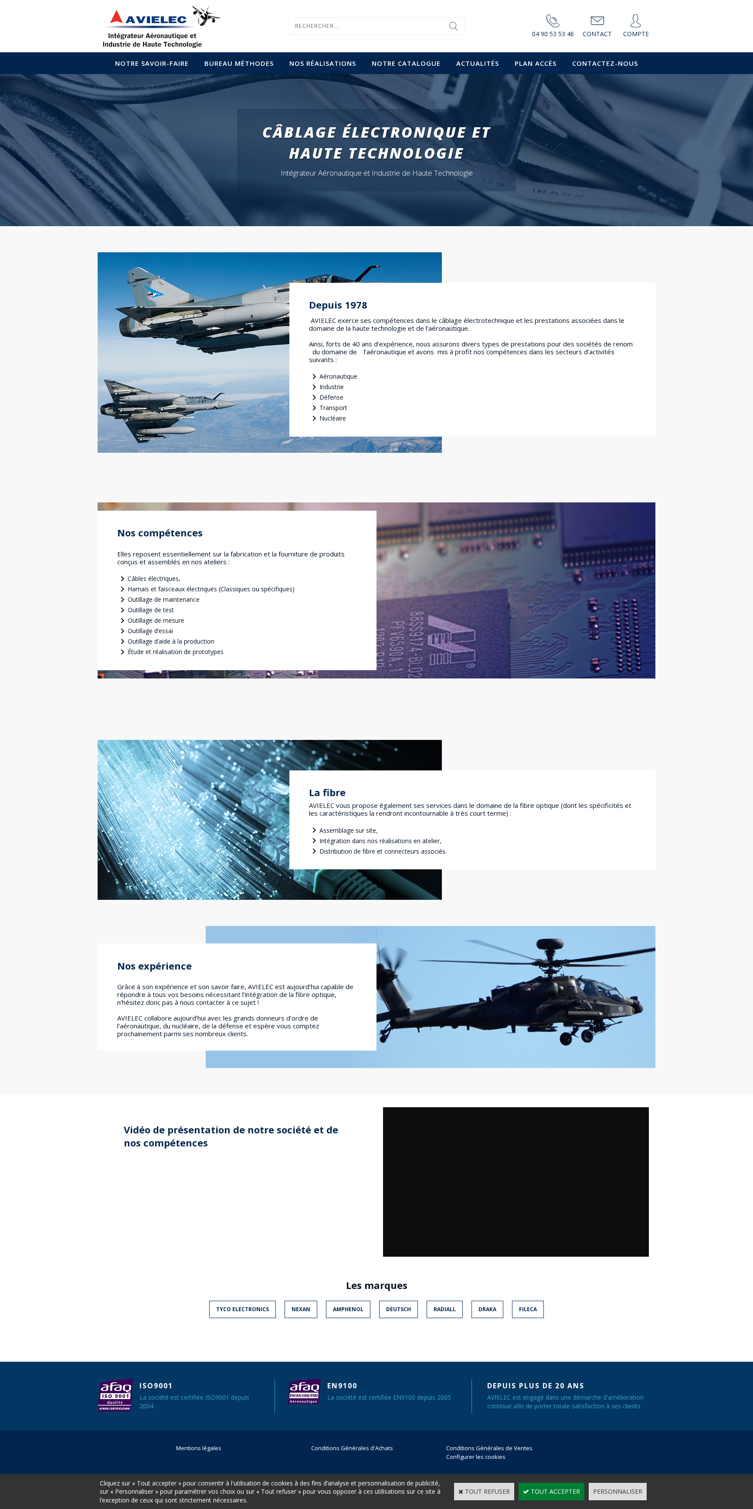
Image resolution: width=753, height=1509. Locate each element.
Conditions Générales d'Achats (352, 1448)
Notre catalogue (406, 63)
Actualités (477, 63)
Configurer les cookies (475, 1457)
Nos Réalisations (322, 63)
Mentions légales (198, 1448)
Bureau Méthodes (239, 63)
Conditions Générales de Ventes (489, 1448)
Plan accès (535, 63)
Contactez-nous (605, 63)
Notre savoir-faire (152, 63)
